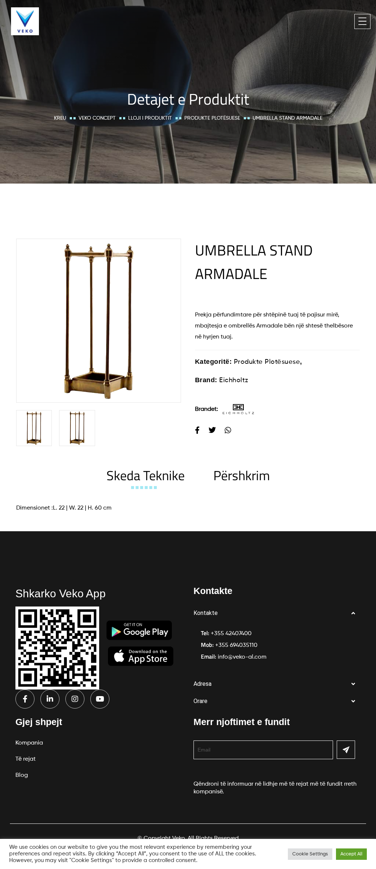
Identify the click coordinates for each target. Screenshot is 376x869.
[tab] (145, 475)
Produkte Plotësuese (212, 118)
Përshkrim (241, 475)
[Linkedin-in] (49, 699)
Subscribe (346, 750)
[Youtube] (99, 699)
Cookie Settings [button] (310, 854)
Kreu (60, 118)
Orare (200, 701)
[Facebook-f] (25, 699)
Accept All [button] (351, 854)
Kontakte (206, 612)
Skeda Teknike (145, 475)
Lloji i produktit (150, 118)
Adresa (203, 683)
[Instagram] (74, 699)
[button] (277, 613)
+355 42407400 (231, 634)
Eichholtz (233, 380)
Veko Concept (97, 118)
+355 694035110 (236, 645)
